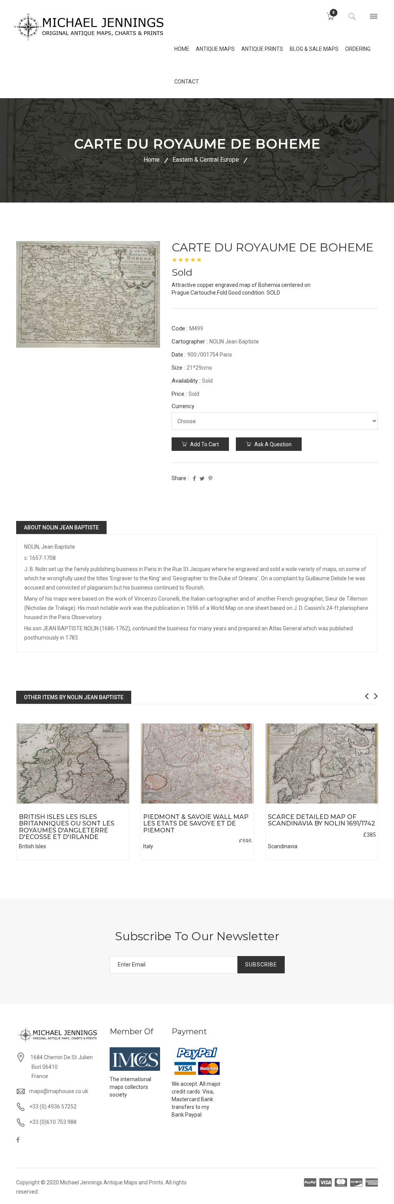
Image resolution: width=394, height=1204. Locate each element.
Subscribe (261, 964)
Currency (183, 406)
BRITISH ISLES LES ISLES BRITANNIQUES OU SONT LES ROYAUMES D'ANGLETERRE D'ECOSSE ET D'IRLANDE (66, 827)
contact (186, 82)
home (181, 49)
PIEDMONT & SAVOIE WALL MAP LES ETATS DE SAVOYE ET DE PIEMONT (196, 823)
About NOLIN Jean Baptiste (61, 527)
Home (152, 159)
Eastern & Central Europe (205, 159)
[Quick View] (73, 764)
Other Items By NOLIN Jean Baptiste (74, 697)
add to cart (204, 444)
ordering (358, 49)
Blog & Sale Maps (314, 49)
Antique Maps (215, 49)
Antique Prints (262, 49)
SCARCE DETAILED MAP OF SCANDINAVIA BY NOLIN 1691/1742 (321, 820)
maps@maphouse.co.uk (58, 1091)
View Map (107, 803)
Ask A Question (272, 444)
